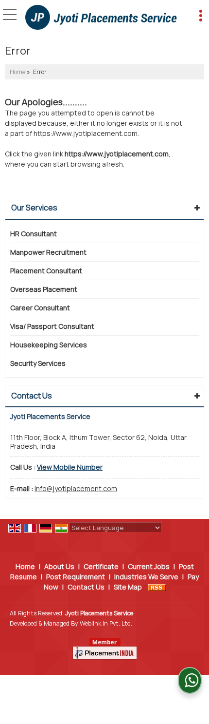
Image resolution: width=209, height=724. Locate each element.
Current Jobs (149, 566)
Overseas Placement (43, 289)
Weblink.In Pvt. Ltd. (106, 623)
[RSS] (157, 586)
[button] (70, 467)
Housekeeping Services (48, 344)
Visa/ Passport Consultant (52, 326)
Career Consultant (40, 307)
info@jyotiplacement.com (76, 488)
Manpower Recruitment (48, 252)
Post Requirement (75, 576)
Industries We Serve (146, 576)
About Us (59, 566)
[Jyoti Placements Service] (101, 18)
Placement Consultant (46, 270)
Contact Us (86, 586)
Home (17, 72)
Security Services (38, 363)
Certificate (101, 566)
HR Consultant (33, 233)
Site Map (128, 586)
